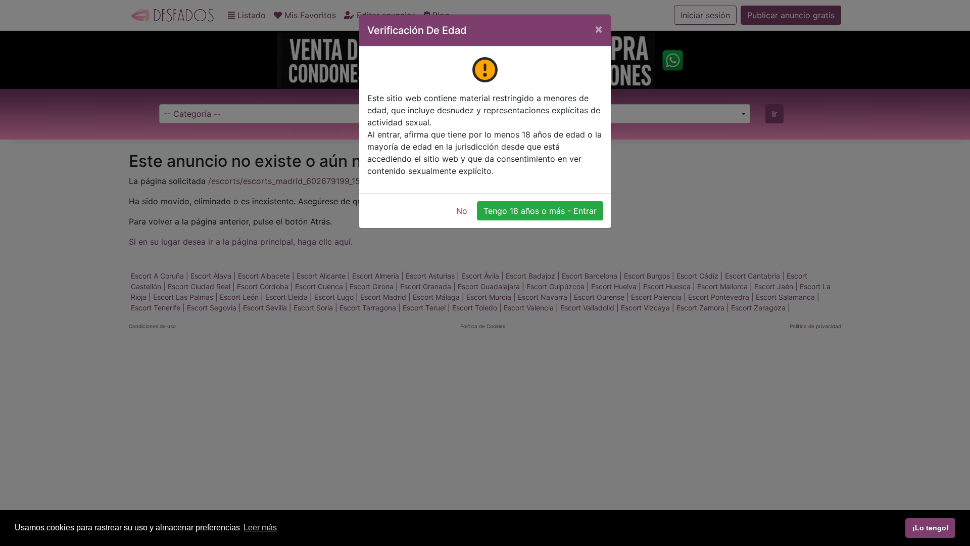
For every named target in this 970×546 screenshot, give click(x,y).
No (461, 211)
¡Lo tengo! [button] (930, 528)
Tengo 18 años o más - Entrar (540, 211)
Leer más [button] (260, 527)
